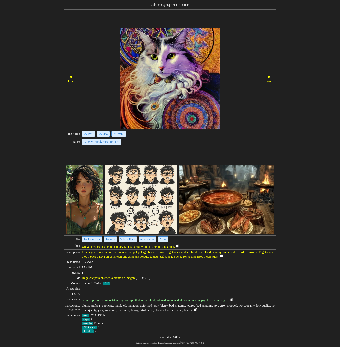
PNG (90, 133)
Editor (163, 239)
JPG (105, 133)
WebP (120, 133)
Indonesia (176, 343)
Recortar (110, 239)
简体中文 (185, 343)
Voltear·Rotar (127, 239)
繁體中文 (194, 343)
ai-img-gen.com (170, 5)
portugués (153, 343)
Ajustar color (147, 239)
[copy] (178, 246)
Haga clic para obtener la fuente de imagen (108, 278)
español (146, 343)
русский (168, 343)
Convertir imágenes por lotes (101, 141)
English (139, 343)
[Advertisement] (163, 19)
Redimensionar (92, 239)
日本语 (202, 343)
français (161, 343)
